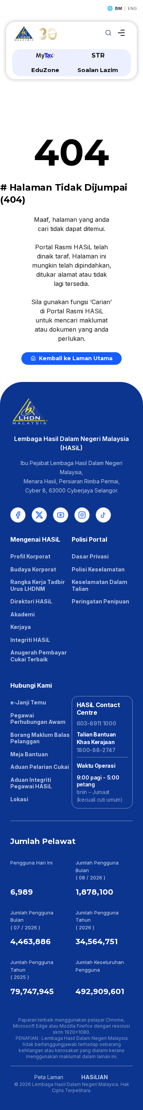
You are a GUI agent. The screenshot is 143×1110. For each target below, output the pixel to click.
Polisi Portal (89, 539)
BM (118, 8)
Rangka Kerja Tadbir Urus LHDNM (37, 585)
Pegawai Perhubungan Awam (38, 718)
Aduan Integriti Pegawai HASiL (31, 783)
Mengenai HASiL (35, 539)
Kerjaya (20, 627)
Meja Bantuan (29, 754)
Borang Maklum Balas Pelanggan (40, 738)
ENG (132, 8)
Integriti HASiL (30, 640)
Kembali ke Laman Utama (75, 358)
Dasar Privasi (90, 556)
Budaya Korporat (33, 569)
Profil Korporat (30, 556)
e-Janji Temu (28, 702)
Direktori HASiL (31, 601)
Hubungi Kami (31, 685)
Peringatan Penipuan (100, 601)
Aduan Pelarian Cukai (39, 767)
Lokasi (19, 799)
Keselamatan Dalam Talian (99, 585)
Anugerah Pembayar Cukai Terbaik (38, 655)
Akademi (22, 614)
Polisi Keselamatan (98, 569)
